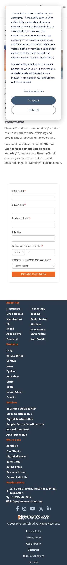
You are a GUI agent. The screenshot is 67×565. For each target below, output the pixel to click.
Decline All (33, 109)
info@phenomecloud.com (26, 501)
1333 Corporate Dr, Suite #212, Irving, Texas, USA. (33, 491)
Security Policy (33, 537)
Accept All (33, 100)
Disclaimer (33, 549)
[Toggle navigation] (64, 6)
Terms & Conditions (33, 555)
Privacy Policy (33, 531)
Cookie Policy (33, 543)
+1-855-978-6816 (20, 497)
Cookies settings (33, 90)
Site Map (33, 562)
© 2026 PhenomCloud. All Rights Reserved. (33, 523)
